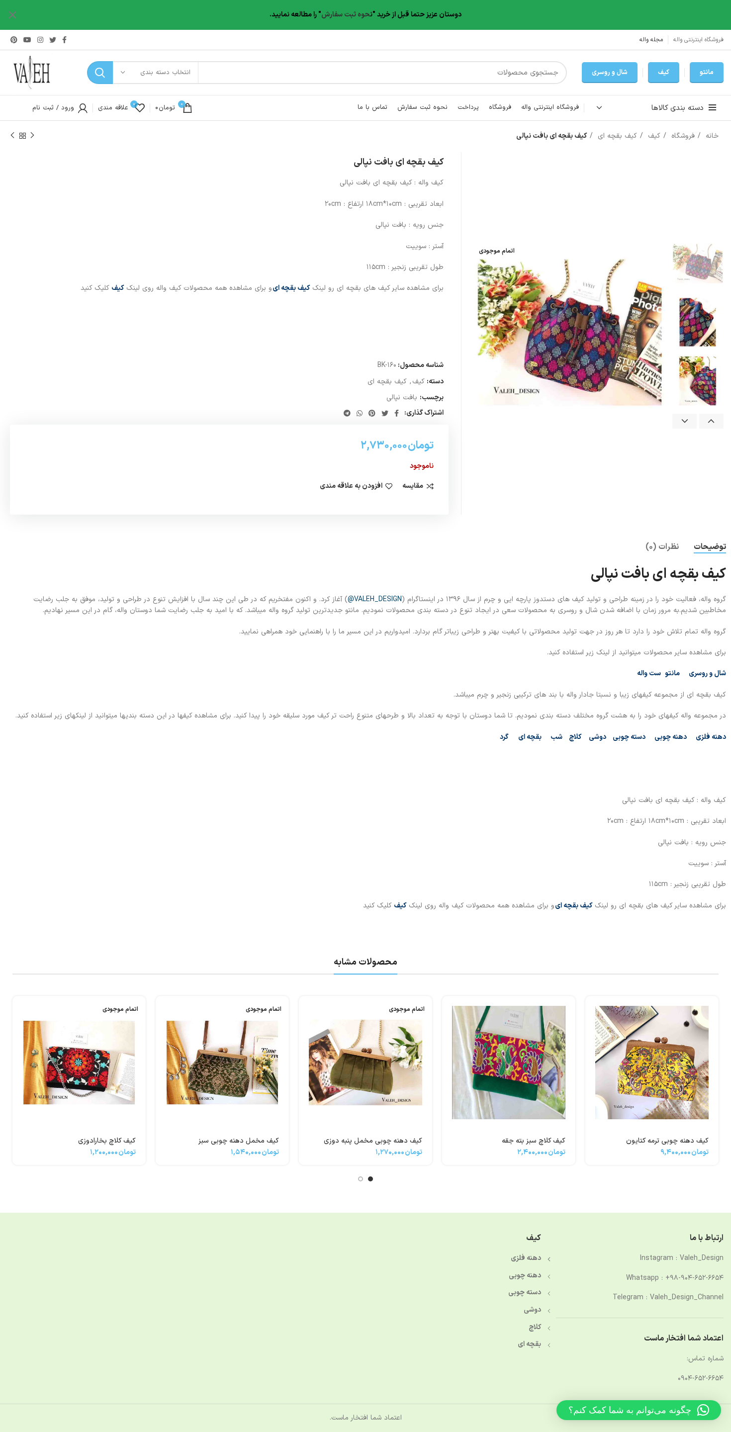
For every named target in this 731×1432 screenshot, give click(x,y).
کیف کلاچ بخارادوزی (107, 1141)
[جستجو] (100, 72)
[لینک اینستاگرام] (40, 39)
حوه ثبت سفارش (345, 14)
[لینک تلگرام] (347, 413)
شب (556, 737)
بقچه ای (530, 737)
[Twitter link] (52, 39)
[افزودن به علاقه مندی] (592, 1057)
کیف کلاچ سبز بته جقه (533, 1141)
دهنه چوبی (525, 1275)
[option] (698, 263)
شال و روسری (610, 73)
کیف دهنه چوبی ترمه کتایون (667, 1141)
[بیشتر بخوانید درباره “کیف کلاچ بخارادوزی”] (19, 1012)
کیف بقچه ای (616, 136)
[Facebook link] (64, 39)
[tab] (710, 547)
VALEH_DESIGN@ (375, 599)
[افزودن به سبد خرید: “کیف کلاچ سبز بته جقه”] (449, 1012)
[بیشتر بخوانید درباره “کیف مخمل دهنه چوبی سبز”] (163, 1012)
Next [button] (684, 421)
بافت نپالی (401, 397)
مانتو (707, 73)
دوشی (597, 737)
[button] (638, 1410)
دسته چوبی (629, 737)
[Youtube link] (27, 39)
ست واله (649, 673)
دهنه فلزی (711, 737)
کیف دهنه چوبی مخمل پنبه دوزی (373, 1141)
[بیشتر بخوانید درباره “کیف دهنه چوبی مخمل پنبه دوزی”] (306, 1012)
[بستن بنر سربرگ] (12, 15)
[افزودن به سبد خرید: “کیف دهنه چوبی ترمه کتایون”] (592, 1012)
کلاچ (575, 737)
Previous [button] (711, 421)
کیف (663, 73)
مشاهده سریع (592, 1034)
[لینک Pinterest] (13, 39)
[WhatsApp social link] (360, 413)
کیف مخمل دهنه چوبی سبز (238, 1141)
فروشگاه (682, 136)
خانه (711, 136)
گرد (504, 737)
